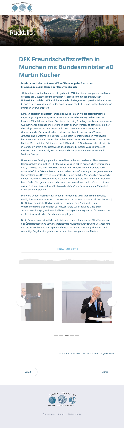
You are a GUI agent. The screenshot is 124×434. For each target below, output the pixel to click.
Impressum (49, 414)
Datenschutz (74, 414)
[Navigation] (110, 7)
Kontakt (61, 414)
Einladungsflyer (67, 249)
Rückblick (63, 353)
